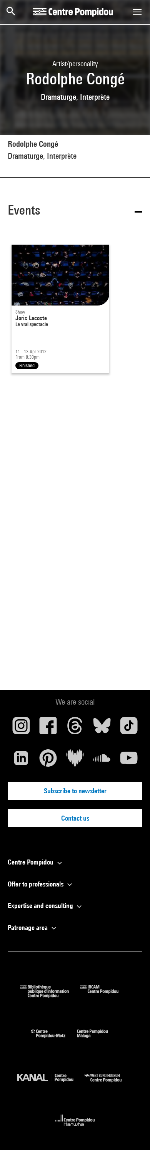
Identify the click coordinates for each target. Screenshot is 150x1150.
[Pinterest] (48, 760)
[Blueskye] (101, 728)
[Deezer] (75, 760)
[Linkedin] (21, 760)
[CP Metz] (54, 1040)
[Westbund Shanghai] (109, 1084)
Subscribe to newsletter (75, 791)
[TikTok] (128, 728)
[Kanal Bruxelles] (51, 1084)
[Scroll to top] (132, 1131)
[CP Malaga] (98, 1040)
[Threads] (75, 728)
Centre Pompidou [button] (31, 862)
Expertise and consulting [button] (41, 906)
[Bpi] (50, 995)
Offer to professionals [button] (36, 884)
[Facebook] (48, 728)
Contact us (75, 818)
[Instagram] (21, 728)
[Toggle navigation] (137, 11)
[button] (75, 211)
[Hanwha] (75, 1128)
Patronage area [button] (28, 927)
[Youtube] (128, 760)
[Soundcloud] (101, 760)
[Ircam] (105, 995)
